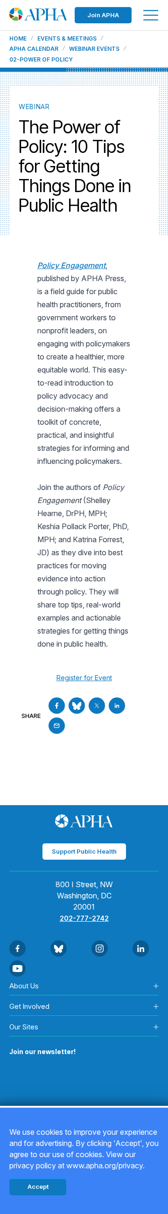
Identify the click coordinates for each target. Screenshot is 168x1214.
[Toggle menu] (151, 15)
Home (18, 38)
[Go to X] (97, 705)
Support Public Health (84, 851)
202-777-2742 (84, 918)
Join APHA (103, 15)
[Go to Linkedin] (117, 705)
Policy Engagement (71, 265)
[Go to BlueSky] (77, 705)
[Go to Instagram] (99, 948)
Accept (38, 1186)
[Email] (57, 725)
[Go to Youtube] (17, 968)
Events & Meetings (67, 38)
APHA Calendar (33, 49)
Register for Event (84, 678)
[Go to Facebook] (57, 705)
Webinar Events (94, 49)
